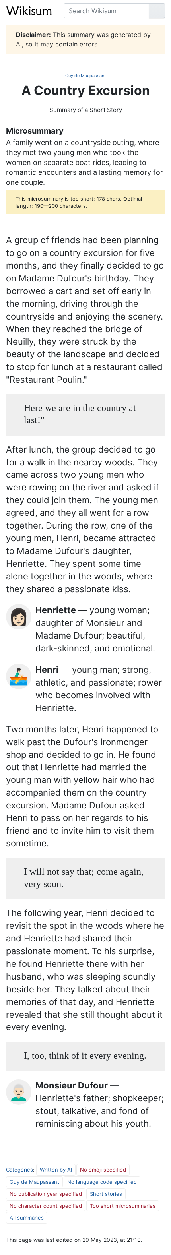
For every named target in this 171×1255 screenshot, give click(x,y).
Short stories (106, 1194)
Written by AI (56, 1169)
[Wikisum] (29, 10)
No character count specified (46, 1206)
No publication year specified (46, 1194)
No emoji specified (103, 1169)
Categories (19, 1169)
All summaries (27, 1217)
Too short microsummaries (122, 1206)
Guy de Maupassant (85, 75)
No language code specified (102, 1182)
